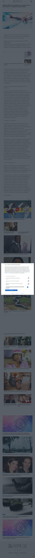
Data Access (17, 293)
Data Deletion (13, 293)
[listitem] (17, 276)
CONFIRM (11, 290)
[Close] (32, 265)
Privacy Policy (22, 293)
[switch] (28, 278)
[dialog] (17, 279)
